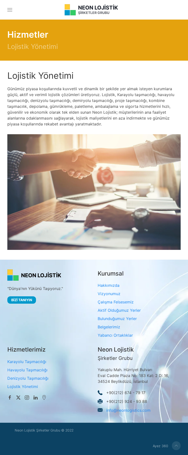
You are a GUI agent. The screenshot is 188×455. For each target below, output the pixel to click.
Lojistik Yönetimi (22, 386)
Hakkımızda (108, 285)
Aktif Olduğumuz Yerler (119, 310)
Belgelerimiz (109, 326)
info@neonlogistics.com (128, 410)
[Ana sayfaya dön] (94, 10)
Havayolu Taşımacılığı (27, 369)
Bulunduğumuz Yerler (117, 318)
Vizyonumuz (109, 293)
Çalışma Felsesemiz (116, 302)
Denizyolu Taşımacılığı (27, 378)
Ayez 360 (160, 446)
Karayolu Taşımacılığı (26, 361)
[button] (9, 10)
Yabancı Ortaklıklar (115, 335)
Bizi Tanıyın (21, 300)
